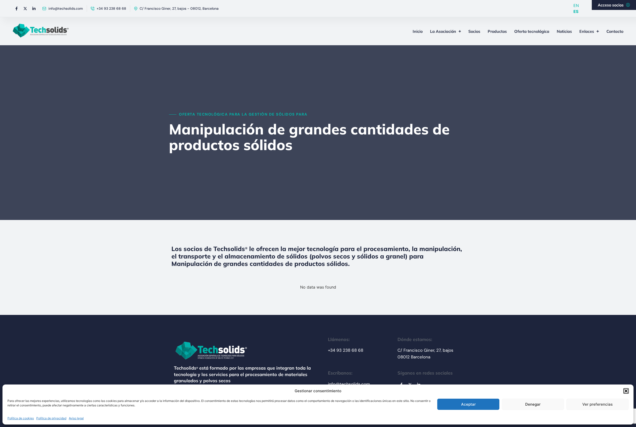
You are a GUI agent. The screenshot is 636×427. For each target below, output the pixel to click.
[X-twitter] (25, 8)
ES (575, 11)
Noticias (564, 31)
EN (576, 5)
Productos (497, 31)
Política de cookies (20, 418)
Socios (474, 31)
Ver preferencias (597, 404)
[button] (626, 390)
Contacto (614, 31)
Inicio (418, 31)
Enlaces (586, 31)
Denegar (533, 404)
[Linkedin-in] (34, 8)
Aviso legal (76, 418)
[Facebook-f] (16, 8)
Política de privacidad (51, 418)
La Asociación (443, 31)
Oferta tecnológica (531, 31)
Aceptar (468, 404)
